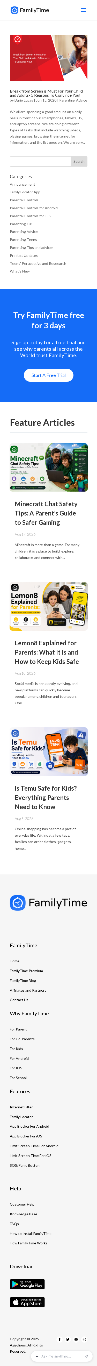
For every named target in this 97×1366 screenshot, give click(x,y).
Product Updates (24, 255)
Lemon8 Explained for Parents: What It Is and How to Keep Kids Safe (47, 652)
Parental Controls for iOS (30, 216)
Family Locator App (25, 192)
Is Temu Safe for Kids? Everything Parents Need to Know (46, 797)
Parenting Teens (23, 239)
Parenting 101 (21, 224)
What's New (20, 271)
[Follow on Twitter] (68, 1339)
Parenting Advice (73, 100)
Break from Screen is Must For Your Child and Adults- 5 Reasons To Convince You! (46, 92)
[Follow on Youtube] (76, 1339)
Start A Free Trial (49, 375)
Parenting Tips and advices (32, 247)
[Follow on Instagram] (84, 1339)
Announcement (22, 184)
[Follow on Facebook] (59, 1339)
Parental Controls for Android (34, 208)
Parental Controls (24, 200)
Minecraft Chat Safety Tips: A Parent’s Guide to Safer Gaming (46, 513)
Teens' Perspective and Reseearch (38, 263)
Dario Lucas (23, 100)
